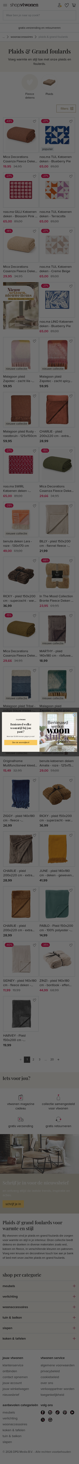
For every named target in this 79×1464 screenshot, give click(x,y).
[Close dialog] (74, 714)
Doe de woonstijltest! (20, 742)
